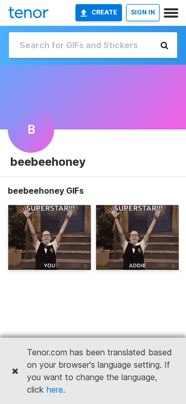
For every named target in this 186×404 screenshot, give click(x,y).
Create (104, 12)
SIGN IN (143, 12)
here (55, 389)
